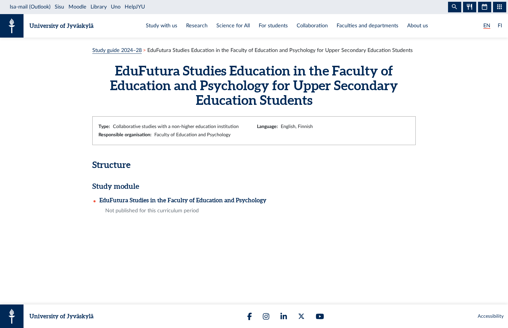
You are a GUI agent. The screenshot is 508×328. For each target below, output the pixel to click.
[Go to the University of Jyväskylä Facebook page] (249, 316)
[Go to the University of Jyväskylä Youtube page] (320, 316)
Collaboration (312, 25)
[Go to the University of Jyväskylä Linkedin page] (283, 316)
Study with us (161, 25)
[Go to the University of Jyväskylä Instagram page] (266, 316)
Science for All (233, 25)
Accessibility (491, 316)
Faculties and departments (367, 25)
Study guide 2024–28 (117, 50)
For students (273, 25)
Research (197, 25)
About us (417, 25)
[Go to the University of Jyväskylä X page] (301, 316)
